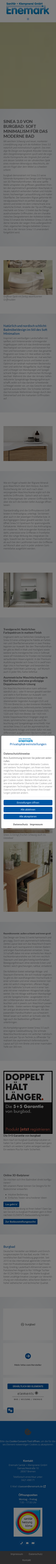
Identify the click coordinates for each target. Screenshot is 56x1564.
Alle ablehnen (28, 809)
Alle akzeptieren (28, 816)
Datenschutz (20, 824)
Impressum (36, 824)
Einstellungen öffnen (28, 802)
